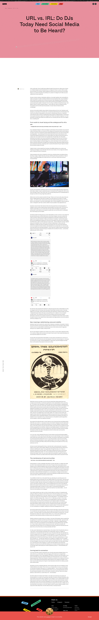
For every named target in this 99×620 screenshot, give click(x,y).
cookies (48, 617)
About (52, 605)
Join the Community (54, 608)
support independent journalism (20, 0)
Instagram (59, 602)
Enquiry (76, 610)
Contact (76, 605)
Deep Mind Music (63, 521)
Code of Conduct (54, 610)
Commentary (54, 3)
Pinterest (3, 364)
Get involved (77, 607)
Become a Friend (54, 607)
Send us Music (77, 608)
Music (38, 3)
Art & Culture (45, 3)
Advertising (65, 605)
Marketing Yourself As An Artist (61, 100)
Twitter (3, 367)
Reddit (3, 361)
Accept (90, 617)
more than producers (43, 227)
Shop (61, 3)
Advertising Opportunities (67, 607)
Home (6, 8)
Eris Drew (46, 429)
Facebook (3, 370)
